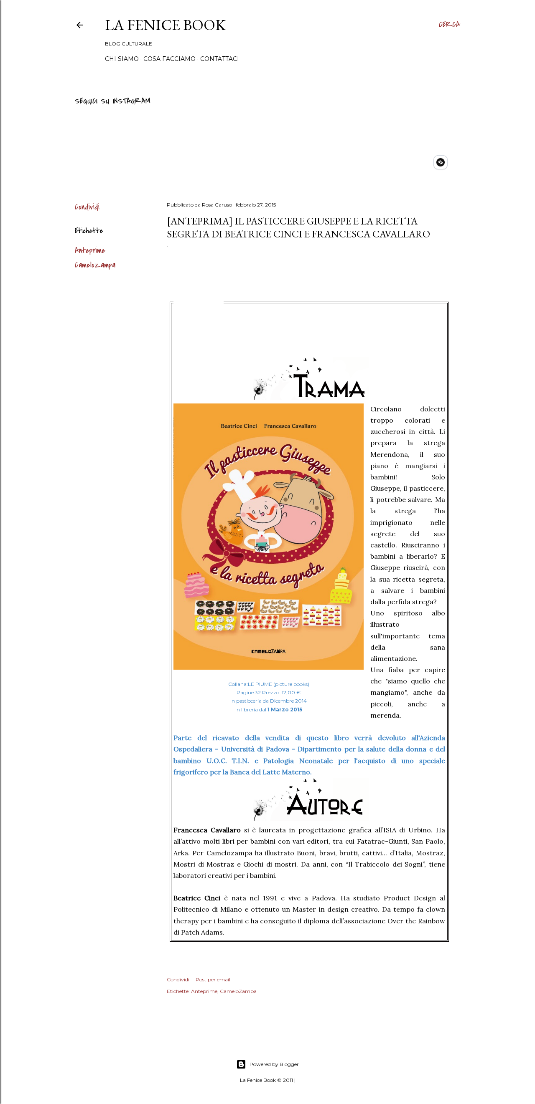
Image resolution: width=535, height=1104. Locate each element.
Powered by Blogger (274, 1064)
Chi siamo (122, 59)
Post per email (213, 979)
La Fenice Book (165, 25)
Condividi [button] (87, 207)
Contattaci (219, 59)
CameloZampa (95, 265)
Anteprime (90, 250)
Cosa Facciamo (169, 59)
